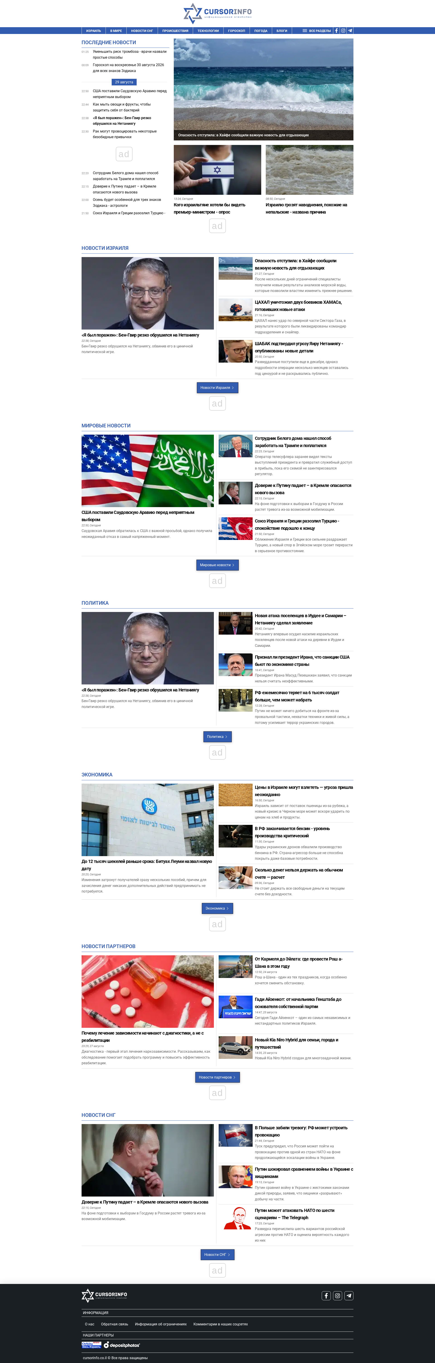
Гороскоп (236, 31)
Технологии (208, 31)
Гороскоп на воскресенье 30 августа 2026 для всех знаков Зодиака (128, 68)
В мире (116, 31)
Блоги (282, 31)
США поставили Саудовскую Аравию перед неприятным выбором (130, 94)
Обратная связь (114, 1324)
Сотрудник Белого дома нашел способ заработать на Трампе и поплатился (125, 176)
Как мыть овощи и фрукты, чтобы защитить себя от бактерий (122, 107)
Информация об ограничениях (161, 1324)
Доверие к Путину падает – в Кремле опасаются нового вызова (124, 189)
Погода (260, 31)
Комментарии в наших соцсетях (220, 1324)
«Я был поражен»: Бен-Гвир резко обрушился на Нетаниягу (122, 121)
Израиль (93, 31)
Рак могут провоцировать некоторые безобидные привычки (125, 134)
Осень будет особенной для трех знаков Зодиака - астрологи (127, 202)
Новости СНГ (142, 31)
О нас (89, 1324)
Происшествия (175, 31)
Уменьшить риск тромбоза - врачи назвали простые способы (130, 54)
